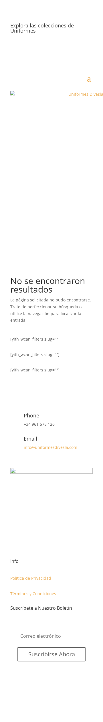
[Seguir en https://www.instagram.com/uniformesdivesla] (88, 49)
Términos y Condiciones (33, 593)
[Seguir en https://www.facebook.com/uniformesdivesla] (65, 49)
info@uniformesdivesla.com (50, 447)
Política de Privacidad (30, 578)
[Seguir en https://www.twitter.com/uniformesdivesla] (76, 49)
